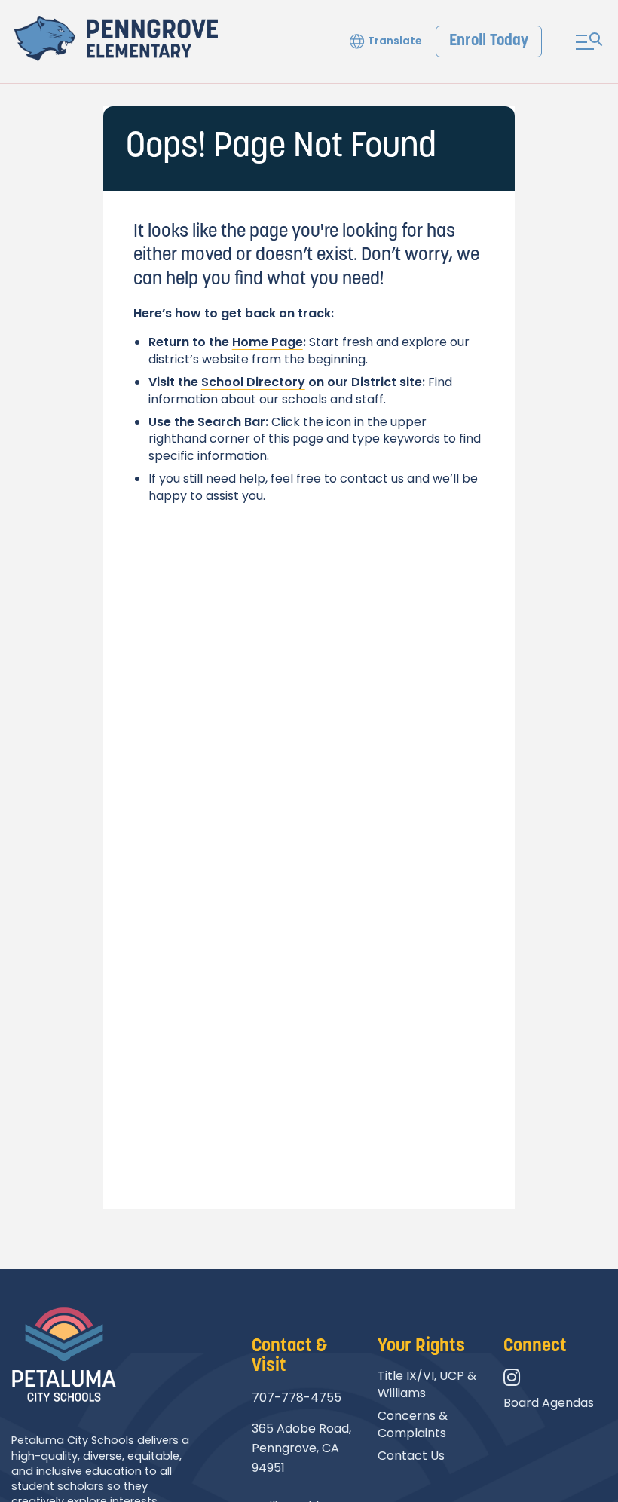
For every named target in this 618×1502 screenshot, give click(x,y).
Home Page (267, 342)
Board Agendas (548, 1403)
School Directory (253, 382)
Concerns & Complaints (413, 1424)
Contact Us (411, 1455)
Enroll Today (488, 41)
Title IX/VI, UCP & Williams (427, 1384)
